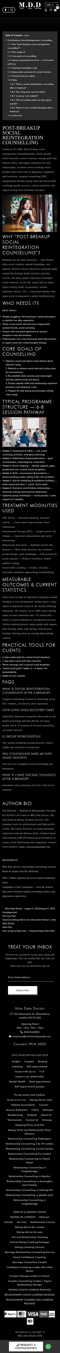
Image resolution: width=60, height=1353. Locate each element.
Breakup (42, 1061)
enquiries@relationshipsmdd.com (31, 1036)
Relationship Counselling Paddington (29, 1138)
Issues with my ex (25, 1071)
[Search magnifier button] (31, 17)
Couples (29, 1061)
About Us (46, 1115)
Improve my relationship (30, 1076)
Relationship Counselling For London (29, 1153)
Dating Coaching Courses (29, 1247)
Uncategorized (9, 912)
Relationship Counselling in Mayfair (30, 1176)
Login (46, 10)
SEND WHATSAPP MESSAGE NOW (30, 1055)
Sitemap (47, 1120)
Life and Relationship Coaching (30, 1237)
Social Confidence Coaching (29, 1257)
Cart (56, 10)
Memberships (15, 1115)
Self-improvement (37, 1066)
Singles (16, 1061)
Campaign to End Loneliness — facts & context (27, 887)
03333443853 (32, 1032)
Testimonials (15, 1120)
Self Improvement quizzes (29, 1086)
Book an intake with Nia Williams (20, 871)
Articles (8, 1222)
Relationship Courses (43, 1222)
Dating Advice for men (30, 1232)
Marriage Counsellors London (29, 1262)
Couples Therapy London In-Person (29, 1276)
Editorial (44, 1217)
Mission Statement (17, 1110)
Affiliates (48, 1110)
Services (22, 1222)
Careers (43, 1105)
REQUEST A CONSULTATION (26, 1346)
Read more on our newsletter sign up (30, 966)
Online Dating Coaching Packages (29, 1242)
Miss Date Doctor (13, 908)
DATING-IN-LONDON (22, 1217)
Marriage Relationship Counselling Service (30, 1252)
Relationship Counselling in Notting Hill (29, 1190)
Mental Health (17, 1081)
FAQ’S (35, 1110)
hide (26, 35)
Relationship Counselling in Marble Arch (29, 1195)
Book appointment (39, 1081)
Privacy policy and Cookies (29, 1095)
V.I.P (41, 1071)
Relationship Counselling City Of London (29, 1143)
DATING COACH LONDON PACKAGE (29, 1289)
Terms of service (16, 1100)
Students (32, 1115)
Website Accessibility (23, 1105)
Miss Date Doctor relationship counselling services (29, 867)
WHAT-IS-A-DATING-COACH (29, 1212)
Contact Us (32, 1120)
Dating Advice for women (29, 1227)
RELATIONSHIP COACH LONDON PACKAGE (30, 1294)
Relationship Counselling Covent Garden (29, 1148)
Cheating (17, 1066)
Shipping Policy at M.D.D (29, 1125)
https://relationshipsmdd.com (35, 847)
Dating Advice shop (41, 1100)
